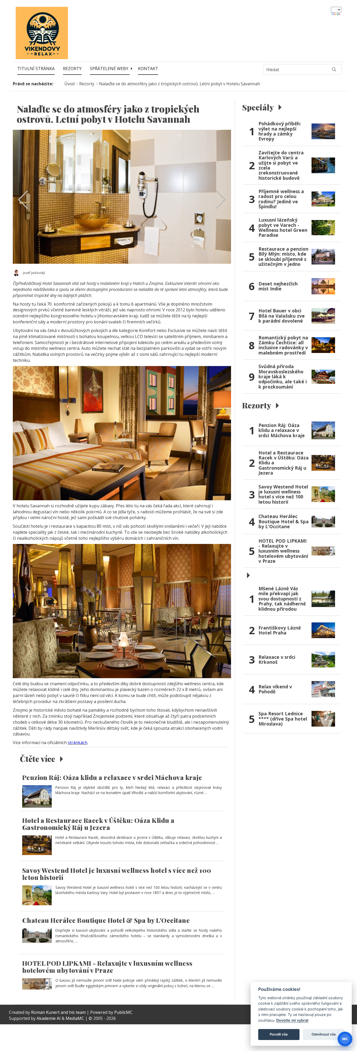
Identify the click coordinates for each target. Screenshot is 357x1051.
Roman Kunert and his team (59, 1012)
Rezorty (72, 68)
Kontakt (148, 68)
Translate (336, 14)
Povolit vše (279, 1034)
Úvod (69, 84)
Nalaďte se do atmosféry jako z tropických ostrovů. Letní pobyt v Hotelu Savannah (179, 84)
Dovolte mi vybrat (292, 1020)
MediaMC (75, 1018)
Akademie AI (49, 1018)
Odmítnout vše (324, 1034)
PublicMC (123, 1012)
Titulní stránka (36, 68)
